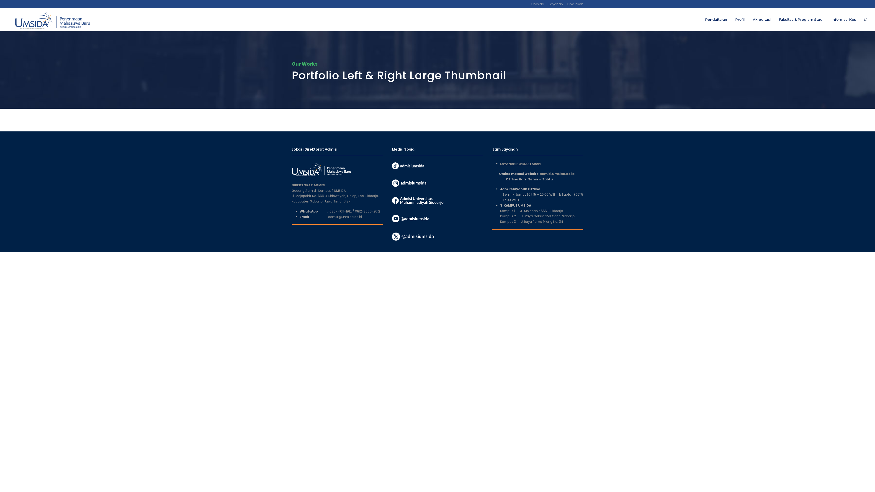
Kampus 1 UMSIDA (332, 190)
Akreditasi (762, 19)
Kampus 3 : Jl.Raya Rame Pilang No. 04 (531, 221)
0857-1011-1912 (340, 211)
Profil (740, 19)
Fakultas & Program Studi (801, 19)
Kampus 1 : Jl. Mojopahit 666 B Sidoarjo (531, 211)
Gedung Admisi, (305, 190)
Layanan (556, 4)
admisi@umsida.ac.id (345, 217)
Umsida (537, 4)
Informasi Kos (844, 19)
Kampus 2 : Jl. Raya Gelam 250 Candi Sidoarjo (537, 216)
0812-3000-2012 (367, 211)
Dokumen (575, 4)
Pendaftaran (716, 19)
